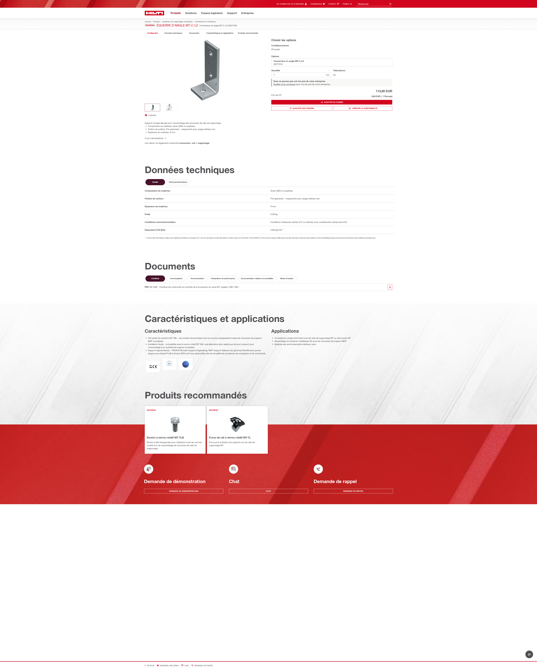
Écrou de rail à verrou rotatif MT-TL (230, 437)
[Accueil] (154, 13)
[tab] (152, 33)
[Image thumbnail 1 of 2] (152, 107)
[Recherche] (390, 4)
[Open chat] (529, 654)
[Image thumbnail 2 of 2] (169, 107)
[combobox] (374, 4)
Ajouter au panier (333, 102)
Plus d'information (154, 138)
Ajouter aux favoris (303, 108)
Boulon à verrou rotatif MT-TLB (165, 437)
